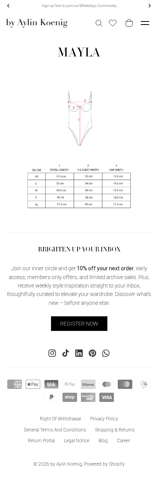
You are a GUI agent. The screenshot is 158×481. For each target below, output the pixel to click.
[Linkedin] (79, 352)
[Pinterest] (92, 352)
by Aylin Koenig (66, 464)
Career (123, 440)
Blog (103, 440)
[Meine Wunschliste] (113, 23)
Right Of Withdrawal (60, 418)
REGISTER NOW (79, 323)
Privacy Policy (104, 418)
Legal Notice (76, 440)
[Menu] (145, 23)
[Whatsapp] (105, 352)
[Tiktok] (65, 352)
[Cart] (128, 23)
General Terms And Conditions (55, 429)
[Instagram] (52, 352)
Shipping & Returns (115, 429)
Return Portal (41, 440)
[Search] (99, 23)
